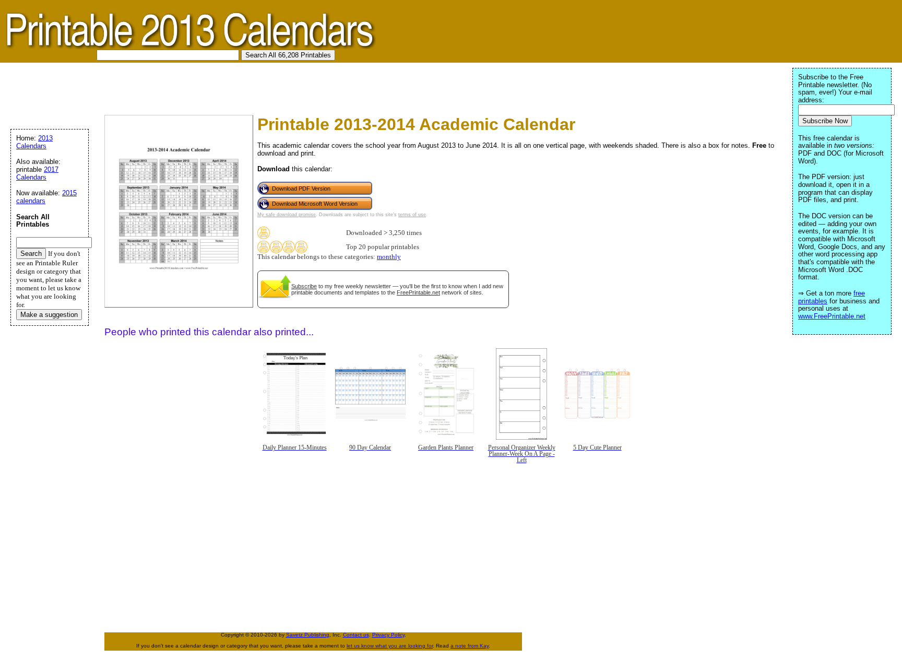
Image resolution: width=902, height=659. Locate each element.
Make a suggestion (49, 315)
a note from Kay (469, 646)
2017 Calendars (37, 173)
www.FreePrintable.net (831, 316)
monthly (389, 257)
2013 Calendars (34, 142)
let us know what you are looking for (390, 646)
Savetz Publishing (307, 635)
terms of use (412, 214)
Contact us (356, 635)
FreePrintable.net (418, 292)
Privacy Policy (388, 635)
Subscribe (304, 286)
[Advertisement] (195, 86)
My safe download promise (286, 214)
